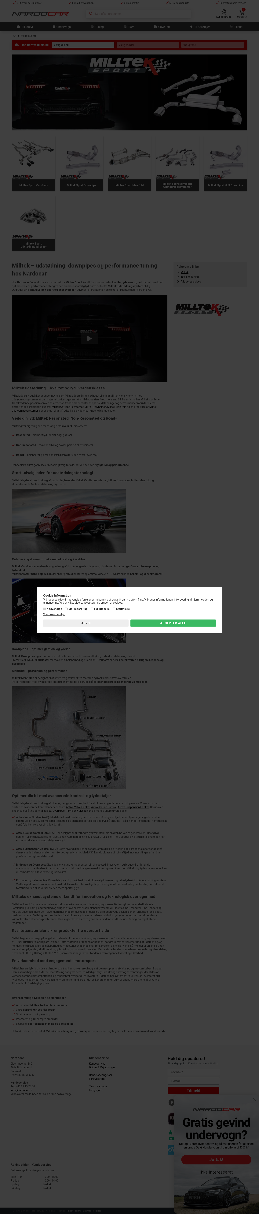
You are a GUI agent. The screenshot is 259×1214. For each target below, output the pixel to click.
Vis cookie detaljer (54, 614)
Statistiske (123, 608)
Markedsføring (78, 608)
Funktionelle (102, 608)
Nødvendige (54, 608)
